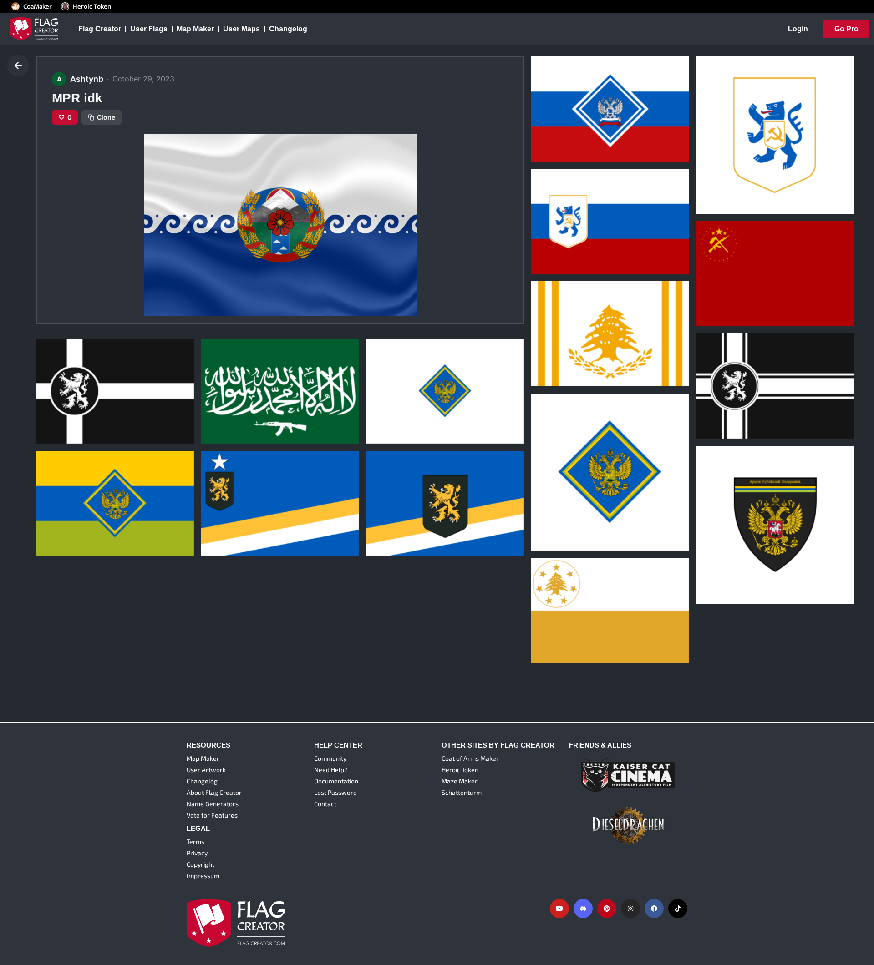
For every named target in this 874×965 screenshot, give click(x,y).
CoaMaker (37, 6)
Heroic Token (92, 6)
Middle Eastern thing (244, 399)
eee (379, 399)
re (211, 512)
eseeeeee (554, 342)
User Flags (149, 29)
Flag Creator (99, 29)
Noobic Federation (75, 512)
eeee (546, 507)
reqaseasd (391, 512)
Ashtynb (549, 131)
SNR (545, 229)
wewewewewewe (733, 559)
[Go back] (18, 65)
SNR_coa (718, 170)
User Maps (241, 29)
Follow (577, 148)
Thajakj (55, 399)
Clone (106, 117)
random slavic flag (569, 117)
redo (711, 394)
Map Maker (195, 29)
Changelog (288, 29)
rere (544, 619)
